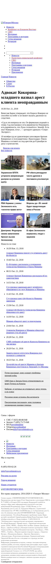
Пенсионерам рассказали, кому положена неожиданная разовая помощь (23, 403)
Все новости (6, 150)
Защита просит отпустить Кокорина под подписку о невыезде (24, 354)
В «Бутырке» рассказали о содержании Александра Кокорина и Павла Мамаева (24, 265)
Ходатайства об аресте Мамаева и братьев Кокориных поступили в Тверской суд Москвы (27, 365)
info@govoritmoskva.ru (23, 429)
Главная (4, 77)
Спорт (9, 83)
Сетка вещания (14, 39)
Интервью (12, 34)
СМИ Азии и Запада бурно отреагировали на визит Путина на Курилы (24, 382)
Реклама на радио (9, 476)
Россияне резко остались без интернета (22, 397)
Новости (10, 27)
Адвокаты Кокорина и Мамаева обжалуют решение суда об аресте (25, 331)
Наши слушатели (8, 485)
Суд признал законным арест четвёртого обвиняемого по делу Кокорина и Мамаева (25, 288)
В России (10, 86)
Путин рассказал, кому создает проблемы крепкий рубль (23, 374)
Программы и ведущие (18, 36)
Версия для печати (11, 148)
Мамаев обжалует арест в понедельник (23, 321)
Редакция (12, 41)
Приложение (17, 72)
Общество (10, 81)
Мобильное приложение (17, 453)
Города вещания (8, 480)
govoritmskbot (17, 424)
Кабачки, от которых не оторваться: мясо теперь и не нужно (25, 390)
